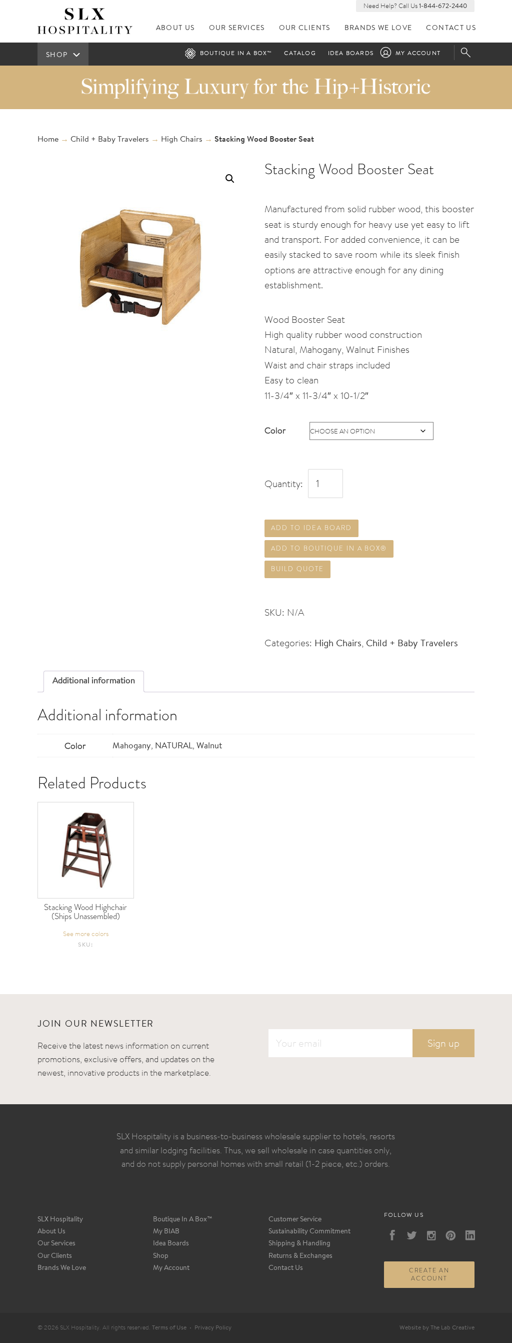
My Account (418, 54)
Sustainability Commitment (309, 1231)
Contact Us (451, 28)
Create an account (429, 1274)
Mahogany (131, 746)
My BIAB (166, 1231)
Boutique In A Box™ (182, 1219)
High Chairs (181, 140)
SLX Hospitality (60, 1219)
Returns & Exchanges (300, 1256)
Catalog (300, 54)
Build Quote (297, 569)
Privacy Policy (213, 1328)
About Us (175, 28)
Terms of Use (169, 1328)
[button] (230, 179)
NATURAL (173, 746)
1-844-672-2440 (443, 6)
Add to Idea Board (311, 528)
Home (48, 140)
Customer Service (295, 1219)
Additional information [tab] (93, 681)
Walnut (209, 746)
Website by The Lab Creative (437, 1328)
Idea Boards (351, 54)
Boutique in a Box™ (236, 54)
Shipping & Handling (299, 1243)
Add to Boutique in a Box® (329, 548)
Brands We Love (378, 28)
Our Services (237, 28)
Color (275, 430)
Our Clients (304, 28)
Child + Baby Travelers (109, 140)
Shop (160, 1256)
